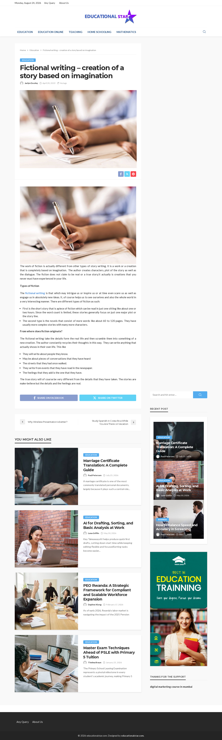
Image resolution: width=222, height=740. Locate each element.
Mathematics (126, 31)
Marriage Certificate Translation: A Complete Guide (105, 465)
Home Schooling (99, 31)
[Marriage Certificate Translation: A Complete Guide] (46, 476)
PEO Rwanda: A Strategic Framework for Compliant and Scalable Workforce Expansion (107, 592)
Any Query (49, 3)
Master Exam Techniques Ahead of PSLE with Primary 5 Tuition (109, 652)
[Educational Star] (111, 17)
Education (25, 31)
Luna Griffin (93, 533)
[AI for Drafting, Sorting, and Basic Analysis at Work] (46, 538)
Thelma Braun (94, 662)
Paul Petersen (94, 475)
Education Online (50, 31)
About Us (64, 3)
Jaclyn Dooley (31, 83)
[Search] (204, 31)
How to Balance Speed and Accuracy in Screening (177, 527)
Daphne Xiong (94, 604)
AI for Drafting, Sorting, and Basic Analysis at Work (108, 525)
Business (162, 519)
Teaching (75, 31)
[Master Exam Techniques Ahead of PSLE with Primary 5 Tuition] (46, 663)
